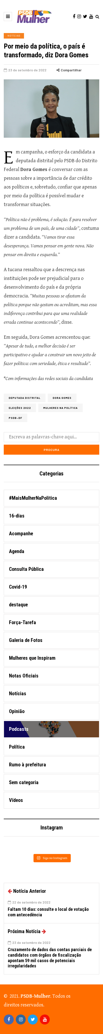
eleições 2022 (20, 407)
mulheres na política (60, 407)
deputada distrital (24, 397)
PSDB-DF (15, 417)
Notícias (14, 35)
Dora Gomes (62, 397)
